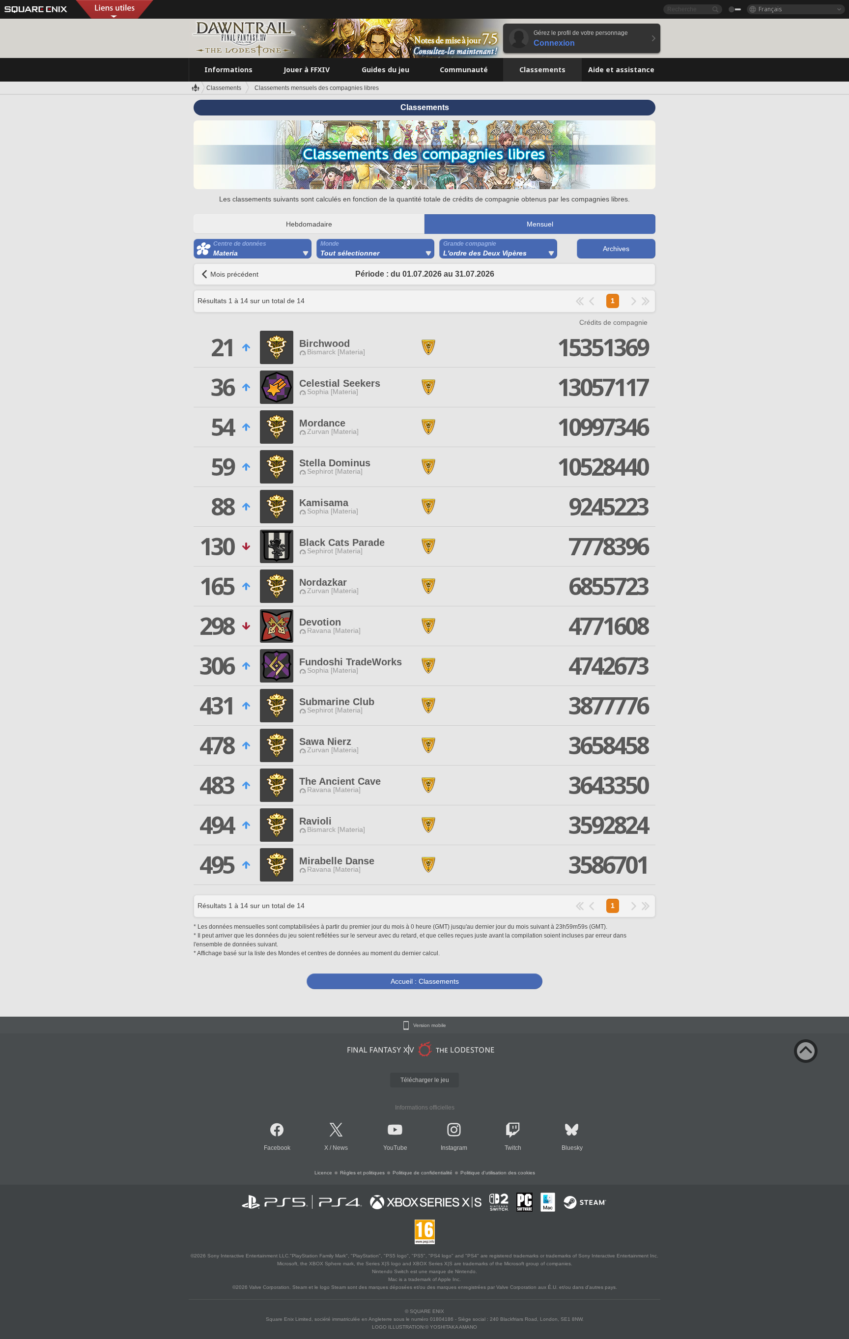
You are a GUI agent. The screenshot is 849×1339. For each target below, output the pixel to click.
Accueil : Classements (425, 981)
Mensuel (540, 224)
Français (770, 9)
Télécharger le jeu (424, 1080)
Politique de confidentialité (423, 1172)
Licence (323, 1172)
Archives (616, 249)
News (340, 1147)
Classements (223, 88)
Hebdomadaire (309, 224)
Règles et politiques (362, 1172)
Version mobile (429, 1025)
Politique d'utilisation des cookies (497, 1172)
